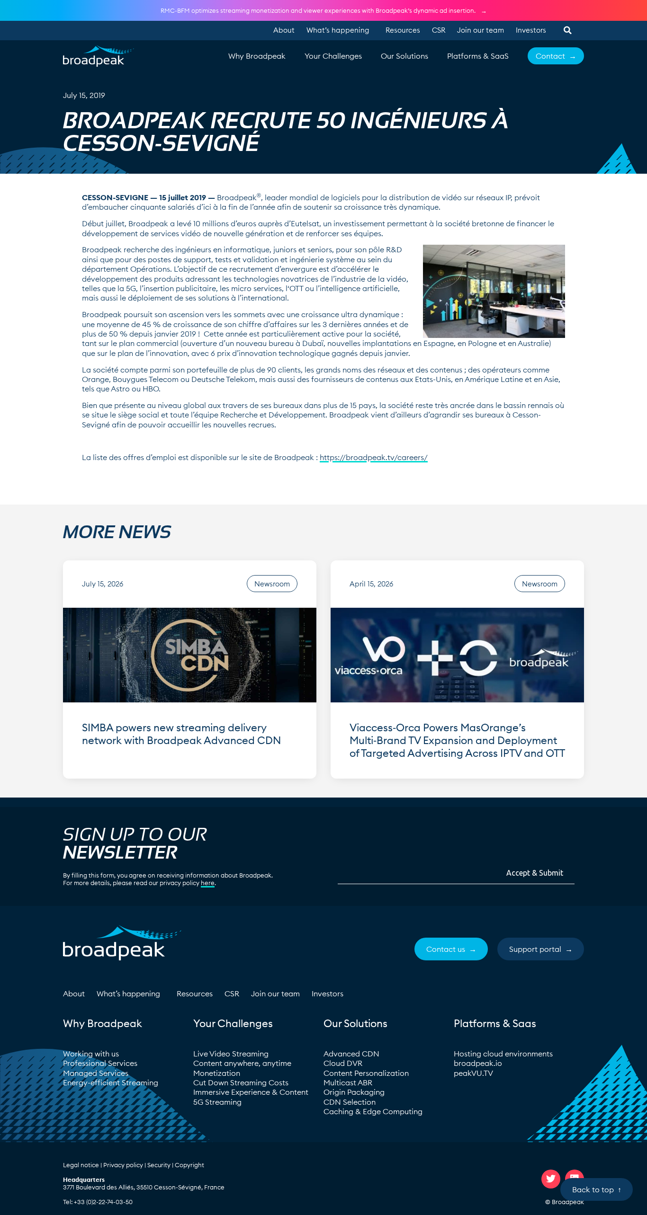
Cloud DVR (343, 1063)
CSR (438, 30)
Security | (161, 1165)
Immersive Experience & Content (250, 1092)
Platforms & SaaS (478, 56)
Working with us (91, 1053)
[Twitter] (550, 1179)
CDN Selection (350, 1102)
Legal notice (81, 1165)
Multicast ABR (348, 1082)
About (284, 30)
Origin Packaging (354, 1092)
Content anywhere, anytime (242, 1063)
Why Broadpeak (257, 56)
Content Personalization (366, 1073)
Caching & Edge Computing (373, 1111)
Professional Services (100, 1063)
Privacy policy (123, 1165)
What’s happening (337, 30)
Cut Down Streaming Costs (240, 1082)
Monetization (216, 1073)
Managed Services (95, 1073)
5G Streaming (217, 1102)
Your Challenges (333, 56)
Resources (403, 30)
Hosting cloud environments (504, 1053)
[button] (567, 30)
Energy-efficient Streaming (110, 1082)
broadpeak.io (478, 1063)
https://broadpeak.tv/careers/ (374, 457)
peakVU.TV (473, 1073)
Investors (531, 30)
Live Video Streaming (231, 1053)
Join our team (480, 30)
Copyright (189, 1165)
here (208, 883)
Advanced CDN (351, 1053)
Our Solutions (404, 56)
